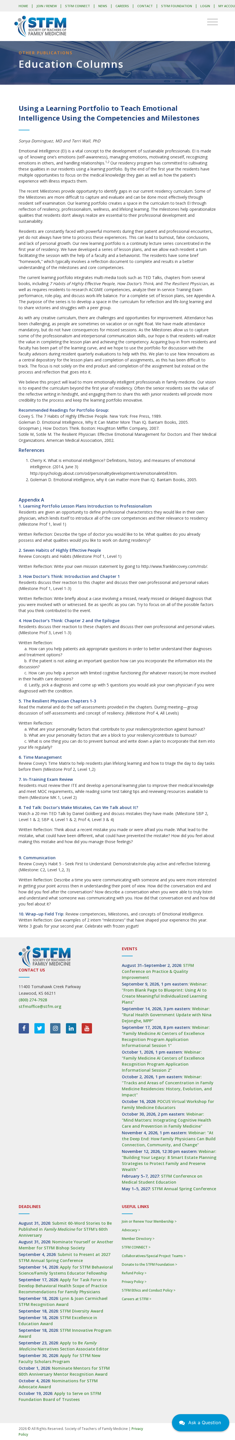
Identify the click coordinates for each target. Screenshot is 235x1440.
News (102, 6)
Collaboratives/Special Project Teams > (154, 1255)
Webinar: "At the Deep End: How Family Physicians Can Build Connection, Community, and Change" (169, 1138)
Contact (145, 6)
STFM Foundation (176, 6)
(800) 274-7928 (33, 999)
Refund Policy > (134, 1273)
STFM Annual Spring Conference (184, 1188)
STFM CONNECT (77, 6)
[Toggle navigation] (212, 22)
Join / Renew (46, 6)
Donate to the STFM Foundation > (149, 1264)
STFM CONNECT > (136, 1247)
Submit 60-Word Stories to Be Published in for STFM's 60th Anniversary (65, 1229)
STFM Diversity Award (81, 1311)
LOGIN (205, 6)
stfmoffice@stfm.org (40, 1006)
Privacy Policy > (134, 1281)
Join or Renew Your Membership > (149, 1221)
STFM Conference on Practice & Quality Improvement (158, 971)
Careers (122, 6)
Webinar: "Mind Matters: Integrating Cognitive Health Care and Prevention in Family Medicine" (166, 1120)
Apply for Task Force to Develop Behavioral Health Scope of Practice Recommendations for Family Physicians (63, 1285)
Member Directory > (138, 1238)
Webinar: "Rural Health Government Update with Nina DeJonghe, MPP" (166, 1014)
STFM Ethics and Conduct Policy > (148, 1290)
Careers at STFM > (136, 1298)
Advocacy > (131, 1230)
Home (23, 6)
